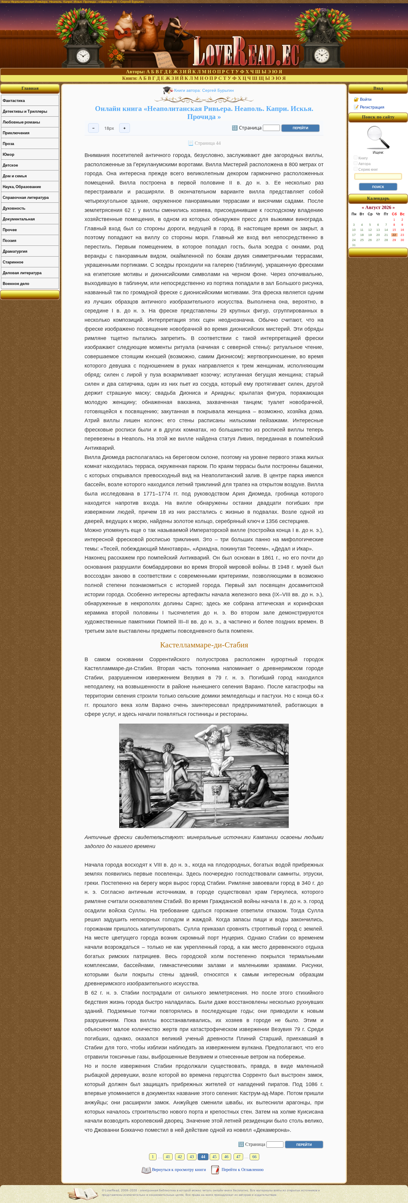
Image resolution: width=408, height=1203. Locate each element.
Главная (30, 88)
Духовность (14, 208)
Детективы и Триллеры (25, 111)
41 (168, 1157)
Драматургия (15, 251)
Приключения (16, 132)
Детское (10, 165)
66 (254, 1157)
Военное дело (16, 283)
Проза (8, 143)
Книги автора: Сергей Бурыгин (204, 90)
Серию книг (368, 169)
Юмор (8, 154)
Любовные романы (21, 122)
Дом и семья (15, 176)
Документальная (19, 219)
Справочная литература (26, 197)
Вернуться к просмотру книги (179, 1169)
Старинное (13, 262)
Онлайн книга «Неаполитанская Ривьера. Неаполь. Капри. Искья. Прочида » (204, 113)
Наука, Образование (22, 186)
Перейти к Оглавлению (242, 1169)
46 (226, 1157)
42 (180, 1157)
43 (192, 1157)
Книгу (363, 158)
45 (214, 1157)
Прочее (10, 229)
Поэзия (9, 240)
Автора (364, 164)
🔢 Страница (247, 127)
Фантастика (14, 100)
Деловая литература (22, 272)
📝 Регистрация (369, 107)
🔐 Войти (363, 99)
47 (238, 1157)
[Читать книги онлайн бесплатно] (204, 66)
